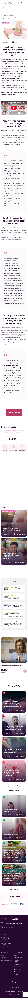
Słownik (16, 974)
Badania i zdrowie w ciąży (9, 511)
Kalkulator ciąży (18, 957)
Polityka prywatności (10, 991)
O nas (2, 955)
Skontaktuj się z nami (6, 960)
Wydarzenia (17, 972)
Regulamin (20, 991)
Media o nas (17, 969)
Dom (1, 15)
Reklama (3, 957)
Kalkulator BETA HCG (18, 961)
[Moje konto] (18, 3)
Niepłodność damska (9, 15)
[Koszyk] (21, 3)
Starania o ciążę (18, 964)
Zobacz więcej (14, 785)
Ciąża (15, 955)
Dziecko (16, 967)
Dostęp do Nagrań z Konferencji (11, 665)
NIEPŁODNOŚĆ (5, 22)
